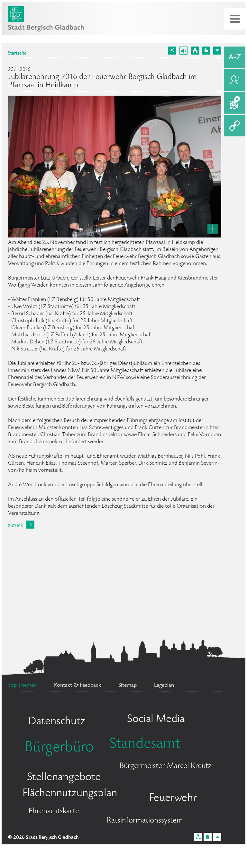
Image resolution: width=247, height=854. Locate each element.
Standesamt (144, 744)
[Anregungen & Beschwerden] (234, 80)
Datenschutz (56, 722)
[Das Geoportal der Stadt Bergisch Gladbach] (234, 103)
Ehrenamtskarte (54, 811)
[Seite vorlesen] (183, 51)
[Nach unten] (217, 51)
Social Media (156, 719)
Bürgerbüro (59, 748)
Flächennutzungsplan (70, 793)
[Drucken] (206, 51)
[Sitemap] (195, 51)
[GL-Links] (234, 125)
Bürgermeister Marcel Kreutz (165, 766)
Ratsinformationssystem (145, 821)
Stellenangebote (64, 777)
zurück (15, 526)
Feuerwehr (173, 798)
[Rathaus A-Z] (234, 57)
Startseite (17, 53)
